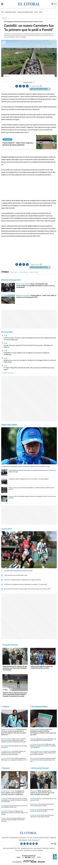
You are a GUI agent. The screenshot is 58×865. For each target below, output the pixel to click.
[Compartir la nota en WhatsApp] (23, 86)
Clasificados (22, 837)
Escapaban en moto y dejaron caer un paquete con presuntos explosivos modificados (26, 352)
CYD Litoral (30, 837)
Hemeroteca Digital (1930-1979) (11, 848)
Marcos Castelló (23, 272)
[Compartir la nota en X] (20, 86)
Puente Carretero (34, 272)
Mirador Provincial (44, 837)
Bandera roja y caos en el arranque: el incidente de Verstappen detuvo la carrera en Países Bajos (30, 360)
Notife (29, 840)
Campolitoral (5, 837)
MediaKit (40, 850)
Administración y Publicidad (41, 848)
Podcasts (35, 837)
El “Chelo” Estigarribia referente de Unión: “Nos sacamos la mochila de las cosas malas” (29, 367)
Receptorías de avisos (27, 848)
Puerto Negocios (23, 840)
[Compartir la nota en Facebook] (17, 86)
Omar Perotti (14, 272)
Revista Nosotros (14, 837)
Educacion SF (35, 840)
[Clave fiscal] (55, 859)
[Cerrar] (48, 89)
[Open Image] (3, 42)
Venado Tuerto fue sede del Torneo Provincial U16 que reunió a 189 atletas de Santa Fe (28, 345)
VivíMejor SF (52, 837)
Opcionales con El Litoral (30, 850)
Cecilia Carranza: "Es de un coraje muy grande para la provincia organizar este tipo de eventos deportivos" (30, 337)
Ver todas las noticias (8, 373)
